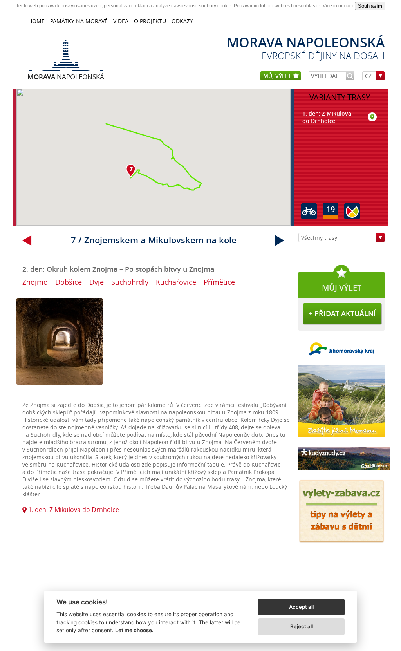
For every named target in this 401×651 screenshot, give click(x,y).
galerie (153, 345)
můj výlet (278, 76)
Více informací (338, 6)
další (280, 240)
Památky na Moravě (79, 21)
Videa (120, 21)
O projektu (150, 21)
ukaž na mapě (372, 117)
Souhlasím (370, 6)
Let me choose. (134, 630)
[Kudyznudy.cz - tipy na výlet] (344, 472)
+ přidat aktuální (342, 313)
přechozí (27, 240)
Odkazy (182, 21)
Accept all (301, 607)
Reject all (301, 626)
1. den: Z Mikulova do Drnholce (73, 509)
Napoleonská (65, 76)
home (36, 21)
